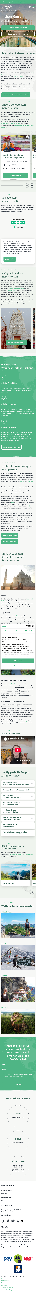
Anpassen (17, 666)
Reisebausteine (11, 290)
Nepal (3, 944)
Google (22, 481)
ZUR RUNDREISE (15, 175)
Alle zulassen (18, 660)
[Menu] (2, 7)
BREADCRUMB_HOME (7, 11)
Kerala (13, 707)
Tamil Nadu (14, 684)
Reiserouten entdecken (16, 343)
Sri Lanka (4, 1008)
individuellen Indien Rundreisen (11, 123)
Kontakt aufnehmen (10, 542)
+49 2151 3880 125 (18, 1117)
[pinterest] (13, 1221)
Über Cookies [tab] (29, 631)
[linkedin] (21, 1221)
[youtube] (18, 1221)
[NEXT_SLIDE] (32, 185)
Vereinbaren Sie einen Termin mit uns (16, 95)
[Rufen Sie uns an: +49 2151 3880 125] (34, 2)
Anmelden (18, 1084)
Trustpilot (30, 481)
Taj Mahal (14, 616)
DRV (29, 496)
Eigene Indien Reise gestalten (18, 34)
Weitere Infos (9, 259)
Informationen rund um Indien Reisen (21, 854)
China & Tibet (6, 912)
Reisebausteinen (18, 76)
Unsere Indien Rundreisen (18, 28)
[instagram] (8, 1221)
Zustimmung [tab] (6, 631)
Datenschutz (28, 1074)
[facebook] (3, 1221)
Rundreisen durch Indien (16, 288)
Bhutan (4, 976)
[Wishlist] (30, 7)
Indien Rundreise (27, 722)
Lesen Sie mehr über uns (11, 447)
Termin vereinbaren (10, 535)
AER (12, 502)
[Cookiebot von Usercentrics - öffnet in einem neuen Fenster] (26, 626)
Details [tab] (18, 631)
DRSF (28, 506)
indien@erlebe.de (18, 1142)
